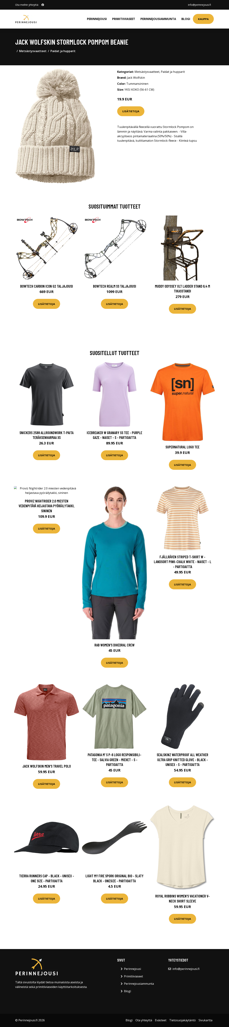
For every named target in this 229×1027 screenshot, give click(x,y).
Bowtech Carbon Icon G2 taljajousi (46, 286)
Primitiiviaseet (123, 19)
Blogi (185, 19)
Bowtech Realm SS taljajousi (114, 286)
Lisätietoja (130, 111)
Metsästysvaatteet (33, 51)
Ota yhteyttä (143, 1020)
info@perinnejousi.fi (199, 4)
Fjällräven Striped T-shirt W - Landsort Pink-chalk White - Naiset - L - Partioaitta (182, 562)
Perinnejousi (97, 19)
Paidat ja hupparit (62, 51)
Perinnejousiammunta (158, 19)
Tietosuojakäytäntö (182, 1020)
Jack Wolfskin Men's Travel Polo (46, 766)
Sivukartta (205, 1020)
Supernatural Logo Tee (182, 447)
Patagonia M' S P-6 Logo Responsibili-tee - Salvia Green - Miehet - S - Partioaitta (114, 759)
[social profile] (42, 4)
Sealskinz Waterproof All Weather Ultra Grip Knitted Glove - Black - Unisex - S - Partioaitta (182, 759)
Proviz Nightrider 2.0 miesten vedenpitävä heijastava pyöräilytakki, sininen (46, 506)
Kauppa (203, 19)
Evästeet (160, 1020)
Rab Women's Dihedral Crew (114, 645)
